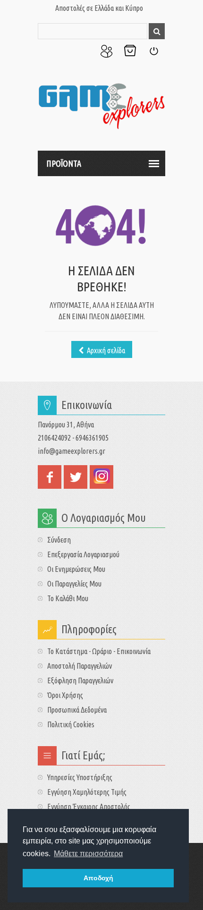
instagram (101, 477)
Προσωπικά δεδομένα (77, 710)
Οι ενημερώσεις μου (76, 569)
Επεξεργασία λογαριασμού (83, 554)
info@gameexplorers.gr (71, 451)
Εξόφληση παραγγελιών (80, 680)
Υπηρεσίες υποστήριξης (79, 777)
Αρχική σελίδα (105, 350)
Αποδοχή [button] (98, 878)
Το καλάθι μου (67, 598)
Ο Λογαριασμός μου (106, 51)
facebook (49, 477)
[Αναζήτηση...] (157, 31)
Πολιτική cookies (70, 724)
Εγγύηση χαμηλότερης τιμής (87, 792)
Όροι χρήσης (65, 695)
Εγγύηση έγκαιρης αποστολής (88, 806)
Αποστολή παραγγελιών (79, 666)
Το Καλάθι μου (130, 51)
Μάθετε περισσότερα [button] (88, 854)
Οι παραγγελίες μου (74, 583)
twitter (75, 477)
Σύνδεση (153, 51)
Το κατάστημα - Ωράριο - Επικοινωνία (99, 651)
